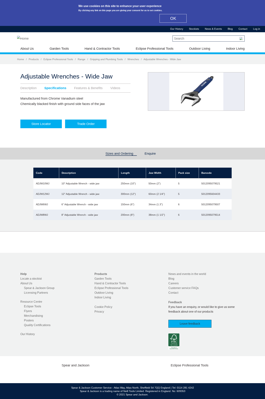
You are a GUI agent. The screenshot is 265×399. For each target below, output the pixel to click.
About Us (27, 48)
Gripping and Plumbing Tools (106, 59)
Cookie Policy (103, 306)
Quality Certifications (37, 325)
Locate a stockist (31, 278)
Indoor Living (235, 48)
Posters (29, 320)
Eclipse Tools (32, 306)
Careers (173, 283)
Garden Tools (59, 48)
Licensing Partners (36, 292)
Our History (176, 28)
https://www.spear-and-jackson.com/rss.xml (104, 373)
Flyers (28, 311)
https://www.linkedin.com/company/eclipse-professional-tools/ (206, 373)
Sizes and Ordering (121, 153)
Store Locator (41, 124)
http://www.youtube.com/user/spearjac (92, 373)
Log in (256, 28)
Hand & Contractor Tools (102, 48)
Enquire (150, 153)
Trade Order (86, 124)
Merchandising (33, 315)
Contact (242, 28)
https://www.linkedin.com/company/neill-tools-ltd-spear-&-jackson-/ (81, 373)
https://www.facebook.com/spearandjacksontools (46, 373)
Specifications (55, 88)
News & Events (213, 28)
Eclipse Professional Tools (154, 48)
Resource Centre (31, 301)
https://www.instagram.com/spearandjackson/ (69, 373)
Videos (115, 88)
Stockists (194, 28)
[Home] (23, 38)
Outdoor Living (199, 48)
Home (20, 59)
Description (28, 88)
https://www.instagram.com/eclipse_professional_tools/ (195, 373)
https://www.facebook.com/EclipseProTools (172, 373)
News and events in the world (187, 273)
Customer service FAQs (183, 288)
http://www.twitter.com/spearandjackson (58, 373)
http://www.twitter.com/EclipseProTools (183, 373)
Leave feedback (190, 323)
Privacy (99, 311)
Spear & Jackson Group (39, 288)
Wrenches (133, 59)
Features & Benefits (88, 88)
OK (173, 18)
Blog (230, 28)
